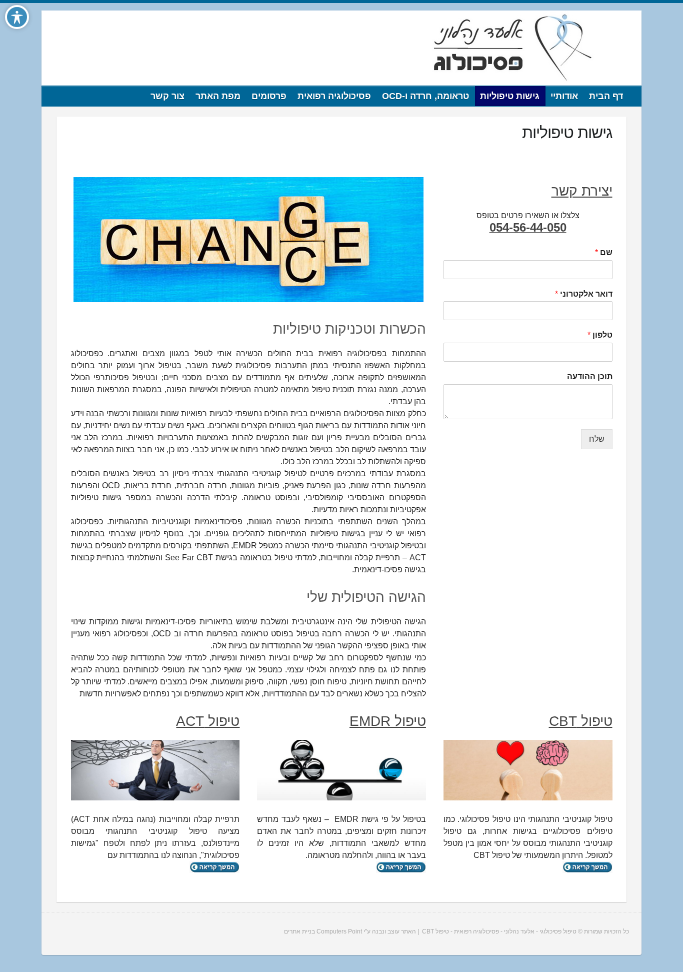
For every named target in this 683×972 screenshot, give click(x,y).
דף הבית (606, 96)
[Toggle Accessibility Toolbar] (17, 17)
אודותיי (564, 96)
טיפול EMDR (388, 721)
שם (603, 252)
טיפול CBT (580, 721)
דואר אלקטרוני (583, 294)
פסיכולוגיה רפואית (334, 96)
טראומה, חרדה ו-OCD (425, 96)
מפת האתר (218, 96)
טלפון (600, 335)
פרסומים (269, 96)
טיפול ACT (208, 721)
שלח (596, 439)
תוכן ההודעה (589, 376)
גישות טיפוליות (510, 96)
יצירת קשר (582, 191)
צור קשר (167, 96)
